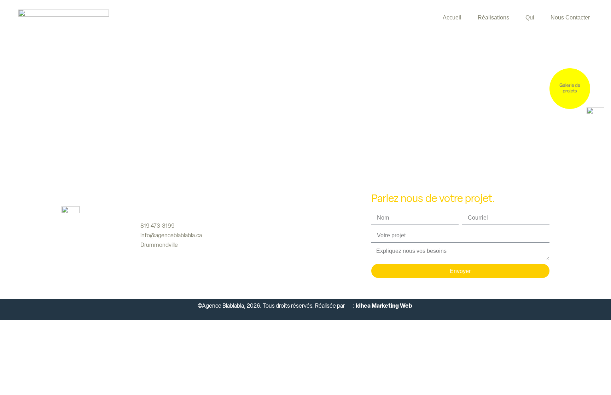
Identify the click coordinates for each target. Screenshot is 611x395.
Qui (529, 17)
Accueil (452, 17)
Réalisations (493, 17)
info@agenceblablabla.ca (171, 235)
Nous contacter (570, 17)
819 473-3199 (157, 226)
